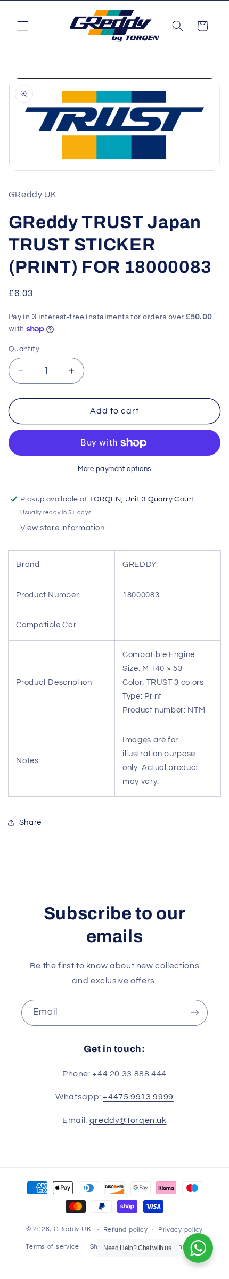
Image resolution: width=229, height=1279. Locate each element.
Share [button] (30, 823)
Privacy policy (180, 1230)
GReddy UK (73, 1230)
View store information (62, 528)
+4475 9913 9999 (138, 1096)
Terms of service (52, 1247)
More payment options (114, 469)
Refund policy (125, 1230)
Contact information (181, 1247)
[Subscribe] (195, 1013)
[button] (22, 26)
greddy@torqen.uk (128, 1120)
